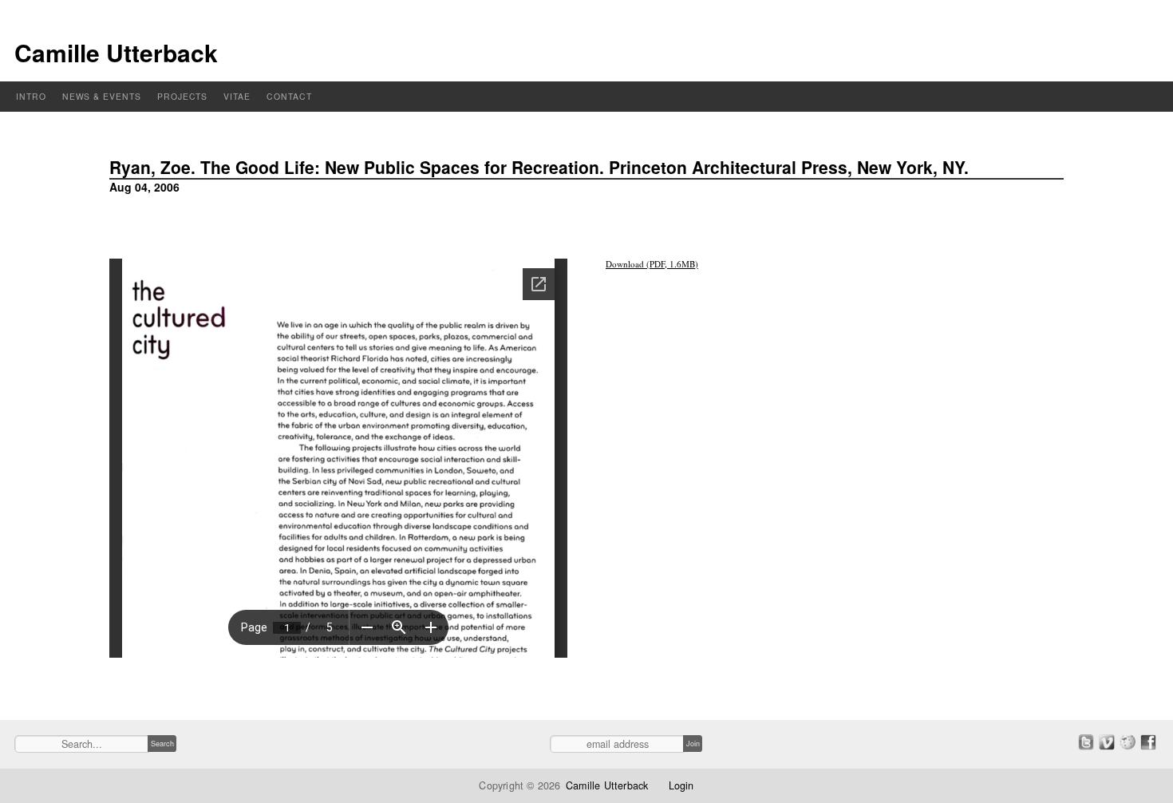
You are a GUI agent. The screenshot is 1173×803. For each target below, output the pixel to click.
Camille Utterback (116, 52)
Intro (31, 96)
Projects (182, 96)
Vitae (237, 96)
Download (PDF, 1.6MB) (652, 264)
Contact (289, 96)
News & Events (101, 96)
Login (681, 785)
